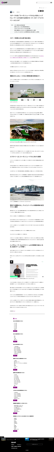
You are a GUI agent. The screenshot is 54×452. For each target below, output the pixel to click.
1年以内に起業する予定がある (18, 406)
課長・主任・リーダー (17, 361)
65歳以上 (15, 329)
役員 (14, 364)
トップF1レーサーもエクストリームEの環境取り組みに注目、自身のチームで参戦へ (26, 31)
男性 (14, 336)
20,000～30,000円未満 (17, 396)
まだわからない (16, 410)
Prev (15, 439)
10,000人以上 (16, 383)
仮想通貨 (15, 421)
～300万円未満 (16, 346)
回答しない (15, 339)
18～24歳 (15, 323)
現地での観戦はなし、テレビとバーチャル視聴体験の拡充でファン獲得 (25, 30)
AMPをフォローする (35, 444)
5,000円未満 (16, 392)
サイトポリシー (19, 444)
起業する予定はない (17, 411)
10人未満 (15, 374)
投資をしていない (16, 429)
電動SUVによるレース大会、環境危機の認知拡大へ (22, 26)
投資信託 (15, 418)
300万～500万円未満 (17, 347)
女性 (14, 337)
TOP (39, 7)
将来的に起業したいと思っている (18, 405)
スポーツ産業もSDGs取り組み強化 (19, 25)
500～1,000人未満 (16, 379)
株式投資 (15, 419)
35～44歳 (15, 325)
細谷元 (13, 12)
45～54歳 (15, 326)
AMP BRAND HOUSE (14, 448)
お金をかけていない (16, 398)
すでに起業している (16, 407)
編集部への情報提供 (14, 446)
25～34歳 (15, 324)
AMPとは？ (12, 444)
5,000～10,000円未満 (17, 393)
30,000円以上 (16, 397)
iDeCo (15, 420)
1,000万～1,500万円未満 (17, 351)
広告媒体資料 (19, 446)
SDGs (11, 10)
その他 (15, 338)
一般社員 (15, 360)
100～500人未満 (16, 378)
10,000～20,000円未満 (17, 394)
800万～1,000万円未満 (17, 350)
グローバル (42, 7)
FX (14, 424)
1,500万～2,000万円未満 (17, 352)
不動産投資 (15, 423)
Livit (14, 311)
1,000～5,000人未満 (17, 380)
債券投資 (15, 426)
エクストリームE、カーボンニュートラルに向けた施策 (22, 28)
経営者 (15, 365)
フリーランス (15, 366)
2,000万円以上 (16, 353)
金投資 (15, 425)
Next (38, 439)
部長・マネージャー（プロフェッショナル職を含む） (20, 363)
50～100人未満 (16, 377)
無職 (14, 385)
